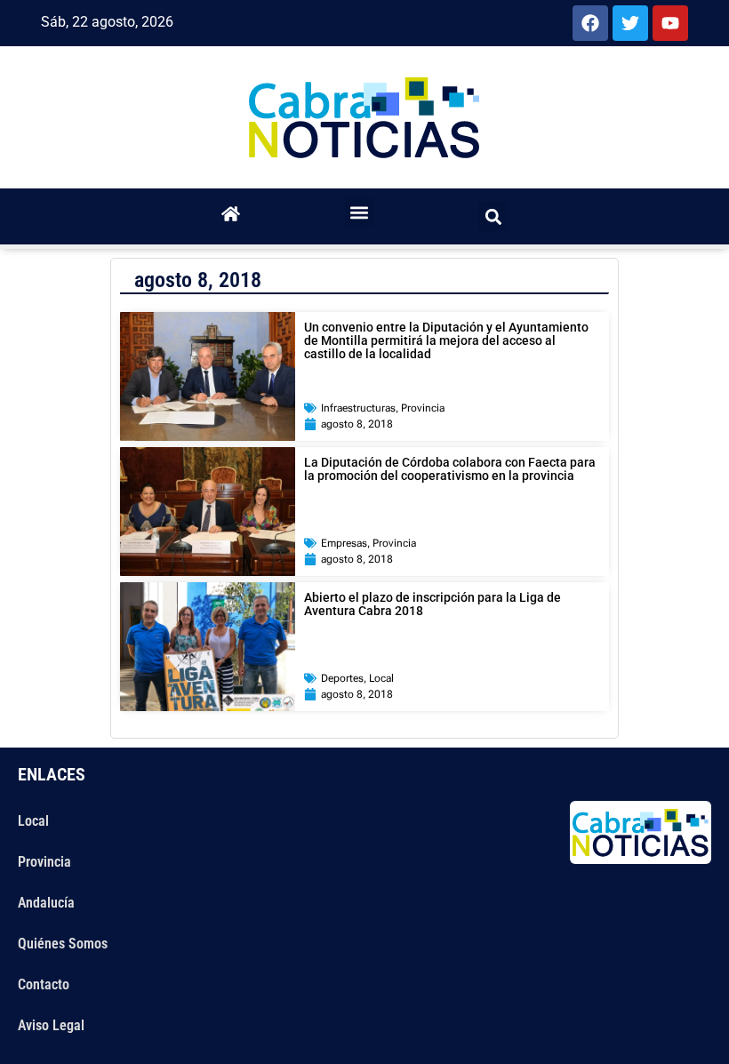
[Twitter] (630, 23)
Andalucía (46, 902)
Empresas (344, 543)
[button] (359, 212)
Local (381, 678)
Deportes (342, 678)
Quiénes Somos (63, 943)
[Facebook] (590, 23)
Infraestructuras (358, 408)
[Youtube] (670, 23)
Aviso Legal (51, 1025)
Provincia (423, 408)
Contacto (43, 984)
